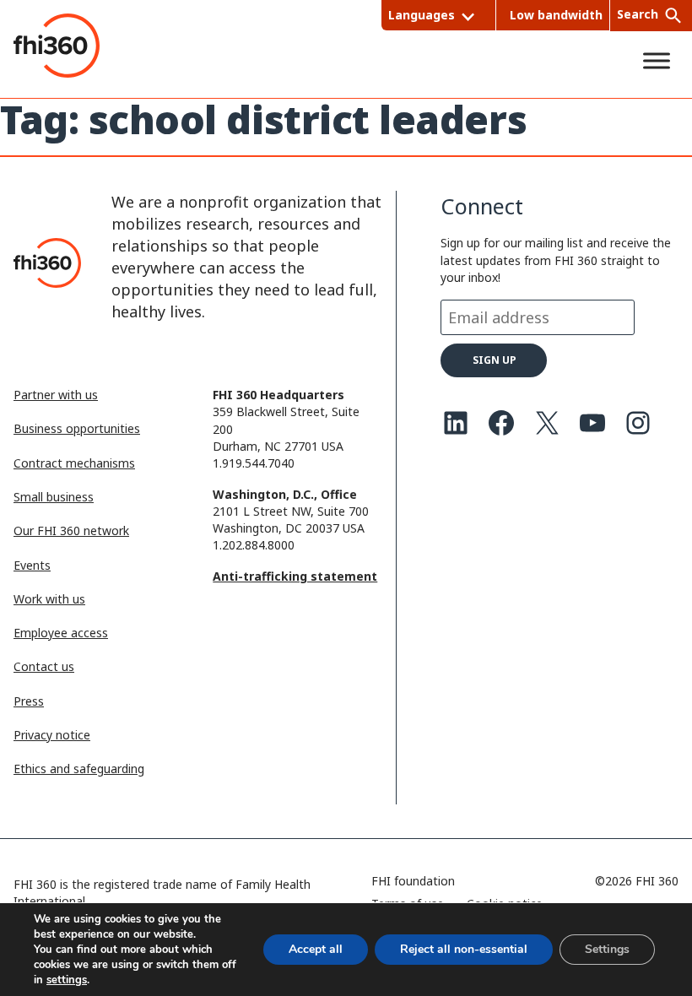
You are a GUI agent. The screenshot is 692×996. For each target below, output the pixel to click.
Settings (607, 949)
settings (66, 980)
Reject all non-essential (463, 949)
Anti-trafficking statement (295, 576)
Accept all (316, 949)
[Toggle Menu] (656, 60)
